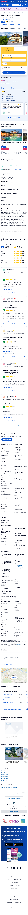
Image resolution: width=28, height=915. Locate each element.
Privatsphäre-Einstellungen (14, 891)
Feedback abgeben (14, 811)
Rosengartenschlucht (8, 699)
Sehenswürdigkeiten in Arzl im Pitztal (12, 709)
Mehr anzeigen (4, 234)
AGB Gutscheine (14, 899)
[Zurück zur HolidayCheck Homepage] (5, 5)
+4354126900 (9, 664)
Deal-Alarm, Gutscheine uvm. (14, 879)
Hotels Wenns (4, 780)
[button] (11, 38)
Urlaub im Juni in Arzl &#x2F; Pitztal (9, 787)
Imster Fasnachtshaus (8, 702)
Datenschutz (14, 888)
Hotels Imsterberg (5, 778)
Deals (3, 1)
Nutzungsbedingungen (14, 885)
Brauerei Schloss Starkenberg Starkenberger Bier (11, 705)
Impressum (14, 907)
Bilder (19, 28)
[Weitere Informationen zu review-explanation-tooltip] (18, 21)
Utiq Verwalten (14, 893)
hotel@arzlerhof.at (10, 662)
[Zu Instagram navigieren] (11, 868)
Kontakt (19, 1)
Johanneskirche (6, 697)
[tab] (7, 49)
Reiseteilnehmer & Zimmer (8, 58)
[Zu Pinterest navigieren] (17, 868)
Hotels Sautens (4, 774)
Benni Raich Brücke (7, 694)
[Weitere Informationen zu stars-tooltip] (19, 15)
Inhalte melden (14, 877)
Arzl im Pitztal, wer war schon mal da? (9, 789)
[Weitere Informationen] (14, 152)
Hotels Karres (4, 770)
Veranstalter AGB (14, 882)
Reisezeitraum (5, 53)
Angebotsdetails (20, 644)
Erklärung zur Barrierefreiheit (14, 902)
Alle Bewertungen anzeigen (13, 425)
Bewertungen (13, 28)
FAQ (14, 874)
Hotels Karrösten (5, 776)
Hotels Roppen (4, 772)
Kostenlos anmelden (21, 9)
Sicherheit (14, 905)
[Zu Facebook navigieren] (7, 868)
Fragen (24, 28)
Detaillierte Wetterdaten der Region (14, 798)
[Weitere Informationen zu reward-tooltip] (13, 353)
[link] (22, 5)
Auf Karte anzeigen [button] (7, 19)
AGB (14, 896)
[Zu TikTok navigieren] (14, 868)
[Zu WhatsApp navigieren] (20, 868)
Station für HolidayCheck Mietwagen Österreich (22, 567)
